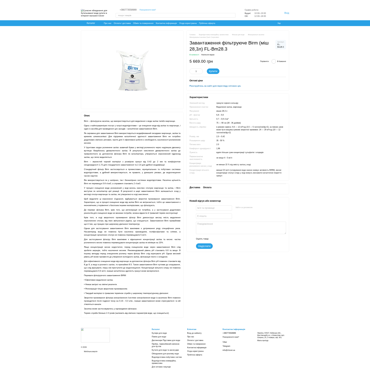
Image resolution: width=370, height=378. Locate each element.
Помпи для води (159, 337)
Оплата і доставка (122, 23)
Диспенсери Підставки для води (166, 340)
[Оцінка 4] (227, 238)
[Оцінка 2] (218, 238)
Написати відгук (207, 55)
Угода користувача (188, 23)
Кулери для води (159, 333)
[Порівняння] (276, 13)
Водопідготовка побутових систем (167, 357)
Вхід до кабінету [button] (194, 333)
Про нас (107, 23)
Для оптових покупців (161, 367)
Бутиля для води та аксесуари (165, 350)
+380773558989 (128, 10)
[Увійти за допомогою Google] (260, 207)
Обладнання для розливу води (165, 354)
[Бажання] (270, 13)
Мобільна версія (90, 351)
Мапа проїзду (262, 340)
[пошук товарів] (233, 15)
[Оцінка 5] (232, 238)
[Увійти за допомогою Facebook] (255, 207)
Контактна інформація (166, 23)
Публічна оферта (207, 23)
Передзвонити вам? (147, 10)
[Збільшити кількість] (201, 71)
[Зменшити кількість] (192, 71)
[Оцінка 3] (222, 238)
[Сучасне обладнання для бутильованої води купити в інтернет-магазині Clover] (95, 335)
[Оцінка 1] (213, 238)
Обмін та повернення (143, 23)
